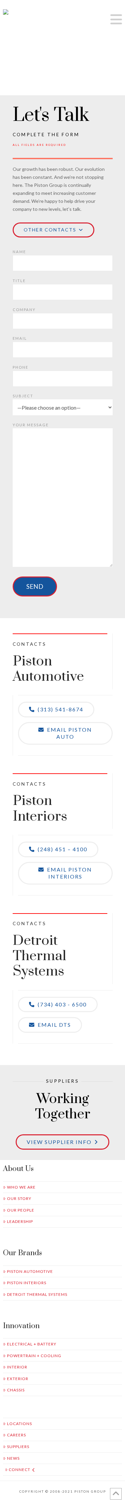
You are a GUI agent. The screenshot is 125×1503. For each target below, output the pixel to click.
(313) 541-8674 (60, 709)
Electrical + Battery (31, 1343)
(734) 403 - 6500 (62, 1004)
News (13, 1458)
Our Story (19, 1198)
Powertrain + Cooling (34, 1355)
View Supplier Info (59, 1142)
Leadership (20, 1221)
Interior (17, 1366)
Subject (23, 396)
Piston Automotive (30, 1271)
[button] (116, 19)
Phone (20, 367)
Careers (16, 1434)
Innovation (21, 1325)
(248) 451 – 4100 (62, 849)
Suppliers (18, 1446)
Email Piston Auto (69, 733)
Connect (19, 1469)
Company (24, 309)
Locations (19, 1423)
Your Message (31, 425)
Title (19, 280)
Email (20, 338)
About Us (18, 1168)
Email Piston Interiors (69, 873)
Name (19, 251)
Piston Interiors (26, 1282)
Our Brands (22, 1253)
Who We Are (21, 1187)
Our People (20, 1210)
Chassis (16, 1389)
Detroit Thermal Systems (37, 1294)
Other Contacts (50, 229)
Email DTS (54, 1024)
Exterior (17, 1378)
